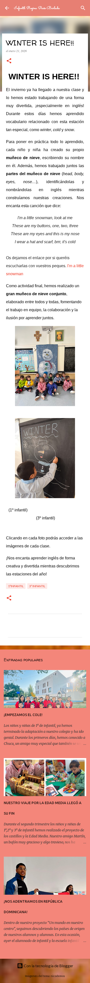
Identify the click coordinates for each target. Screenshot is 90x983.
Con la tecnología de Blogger (48, 965)
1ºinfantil (16, 586)
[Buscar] (83, 8)
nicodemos (58, 975)
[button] (9, 61)
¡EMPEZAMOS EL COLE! (23, 715)
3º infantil (37, 586)
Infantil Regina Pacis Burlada (37, 8)
